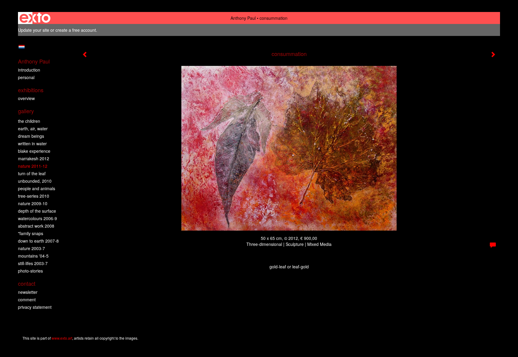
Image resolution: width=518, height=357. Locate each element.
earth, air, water (33, 128)
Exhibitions (30, 90)
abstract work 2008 (36, 226)
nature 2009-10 (32, 203)
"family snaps (30, 233)
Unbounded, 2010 (35, 181)
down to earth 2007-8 (38, 241)
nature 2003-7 (31, 248)
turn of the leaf (32, 173)
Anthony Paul (243, 18)
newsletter (27, 292)
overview (26, 98)
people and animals (36, 188)
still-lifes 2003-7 (33, 263)
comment (27, 299)
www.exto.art (62, 338)
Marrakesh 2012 (33, 158)
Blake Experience (34, 151)
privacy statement (35, 307)
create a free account (75, 30)
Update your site (33, 30)
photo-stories (30, 271)
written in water (32, 143)
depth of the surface (37, 211)
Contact (26, 283)
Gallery (26, 111)
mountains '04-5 (33, 256)
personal (26, 77)
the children (29, 121)
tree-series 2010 (33, 196)
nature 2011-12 (32, 166)
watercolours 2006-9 (37, 218)
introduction (29, 70)
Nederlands (21, 47)
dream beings (31, 136)
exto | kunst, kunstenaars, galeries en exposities (35, 18)
